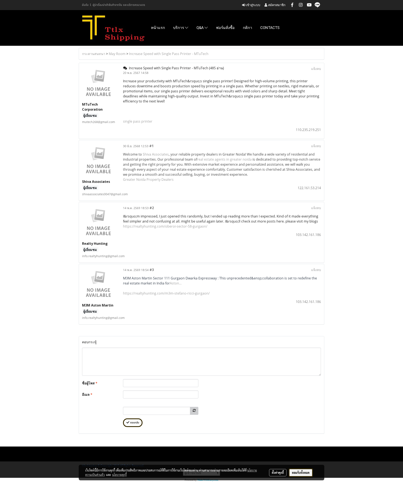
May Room (117, 53)
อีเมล (87, 394)
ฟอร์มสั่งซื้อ (225, 27)
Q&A (200, 27)
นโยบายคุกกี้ (119, 475)
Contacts (270, 27)
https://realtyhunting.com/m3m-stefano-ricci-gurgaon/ (166, 293)
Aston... (176, 283)
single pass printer (137, 121)
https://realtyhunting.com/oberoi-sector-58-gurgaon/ (165, 226)
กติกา (247, 27)
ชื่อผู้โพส (89, 383)
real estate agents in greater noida (224, 159)
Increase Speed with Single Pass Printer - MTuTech (168, 53)
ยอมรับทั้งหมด (301, 472)
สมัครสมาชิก (276, 5)
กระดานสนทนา (93, 53)
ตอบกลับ (134, 423)
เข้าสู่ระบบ (252, 5)
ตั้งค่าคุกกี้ (278, 472)
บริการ (179, 27)
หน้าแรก (158, 27)
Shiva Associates (156, 154)
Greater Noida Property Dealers (148, 179)
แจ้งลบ (316, 68)
